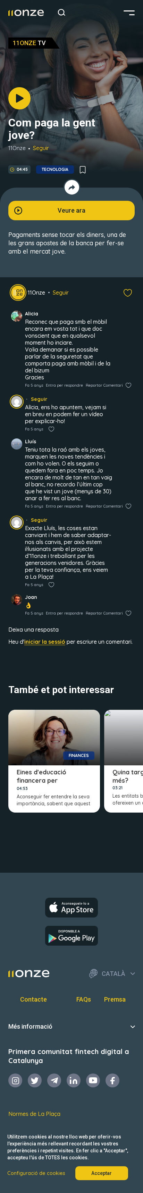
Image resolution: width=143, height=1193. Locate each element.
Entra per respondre (64, 385)
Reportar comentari (104, 385)
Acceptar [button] (101, 1173)
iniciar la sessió (44, 641)
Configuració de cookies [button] (36, 1173)
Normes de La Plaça (34, 1113)
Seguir (41, 148)
